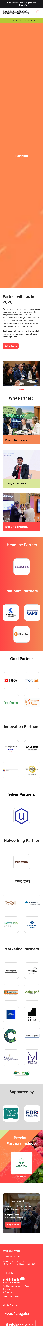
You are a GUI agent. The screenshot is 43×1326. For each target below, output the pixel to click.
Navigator (27, 3)
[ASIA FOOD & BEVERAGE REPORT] (11, 992)
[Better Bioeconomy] (11, 1014)
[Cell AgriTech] (11, 903)
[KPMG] (32, 613)
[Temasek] (22, 567)
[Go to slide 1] (20, 389)
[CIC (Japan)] (32, 748)
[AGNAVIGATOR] (11, 971)
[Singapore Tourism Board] (11, 1113)
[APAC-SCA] (32, 971)
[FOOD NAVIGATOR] (32, 1036)
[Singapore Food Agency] (32, 702)
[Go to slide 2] (23, 389)
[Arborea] (21, 1163)
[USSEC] (22, 1073)
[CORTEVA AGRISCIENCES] (11, 613)
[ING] (32, 680)
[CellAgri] (11, 1036)
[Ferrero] (22, 862)
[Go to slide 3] (21, 1176)
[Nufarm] (11, 702)
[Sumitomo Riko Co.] (32, 925)
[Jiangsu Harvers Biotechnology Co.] (11, 925)
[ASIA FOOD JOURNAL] (32, 992)
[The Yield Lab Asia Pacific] (32, 770)
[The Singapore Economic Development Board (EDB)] (32, 1113)
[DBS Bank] (11, 680)
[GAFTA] (11, 1058)
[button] (38, 12)
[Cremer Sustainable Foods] (32, 903)
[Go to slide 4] (25, 1176)
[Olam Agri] (22, 634)
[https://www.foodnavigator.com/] (17, 1316)
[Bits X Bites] (32, 1014)
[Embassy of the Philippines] (11, 770)
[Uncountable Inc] (22, 816)
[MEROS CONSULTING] (32, 1058)
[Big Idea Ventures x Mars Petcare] (11, 748)
